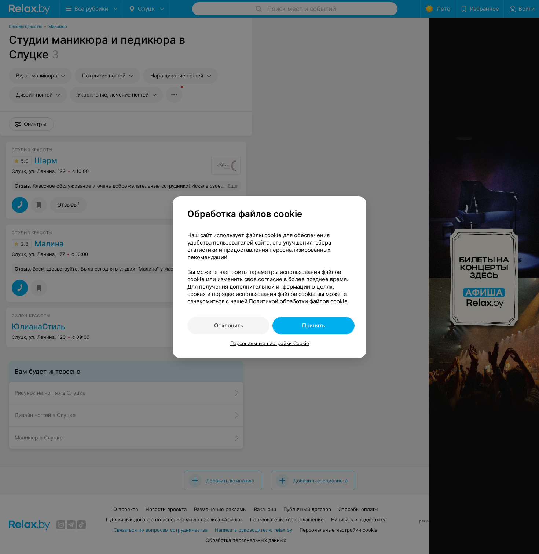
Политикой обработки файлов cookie (298, 301)
